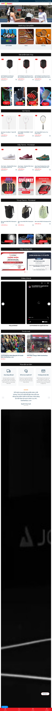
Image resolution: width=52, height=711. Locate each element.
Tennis (26, 45)
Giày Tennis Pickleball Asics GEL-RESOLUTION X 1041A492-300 (25, 166)
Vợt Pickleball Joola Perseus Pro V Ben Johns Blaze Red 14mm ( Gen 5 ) (26, 76)
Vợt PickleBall (9, 45)
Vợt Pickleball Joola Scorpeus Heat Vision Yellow (43, 76)
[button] (2, 13)
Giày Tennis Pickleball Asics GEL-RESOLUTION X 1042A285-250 (42, 166)
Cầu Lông (43, 45)
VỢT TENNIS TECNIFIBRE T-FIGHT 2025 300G (8, 132)
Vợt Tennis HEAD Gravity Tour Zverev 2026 (24, 132)
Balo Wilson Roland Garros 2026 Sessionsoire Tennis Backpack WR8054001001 (42, 223)
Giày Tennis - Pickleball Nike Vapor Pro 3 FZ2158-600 (9, 166)
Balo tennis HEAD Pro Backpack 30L (26, 221)
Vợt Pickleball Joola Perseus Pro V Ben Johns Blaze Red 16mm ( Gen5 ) (8, 76)
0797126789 (16, 1)
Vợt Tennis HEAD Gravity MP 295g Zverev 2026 (42, 132)
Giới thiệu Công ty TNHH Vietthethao (37, 355)
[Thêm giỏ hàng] (16, 79)
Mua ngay (49, 1)
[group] (13, 261)
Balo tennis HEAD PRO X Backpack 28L (8, 222)
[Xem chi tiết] (16, 170)
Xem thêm (3, 358)
